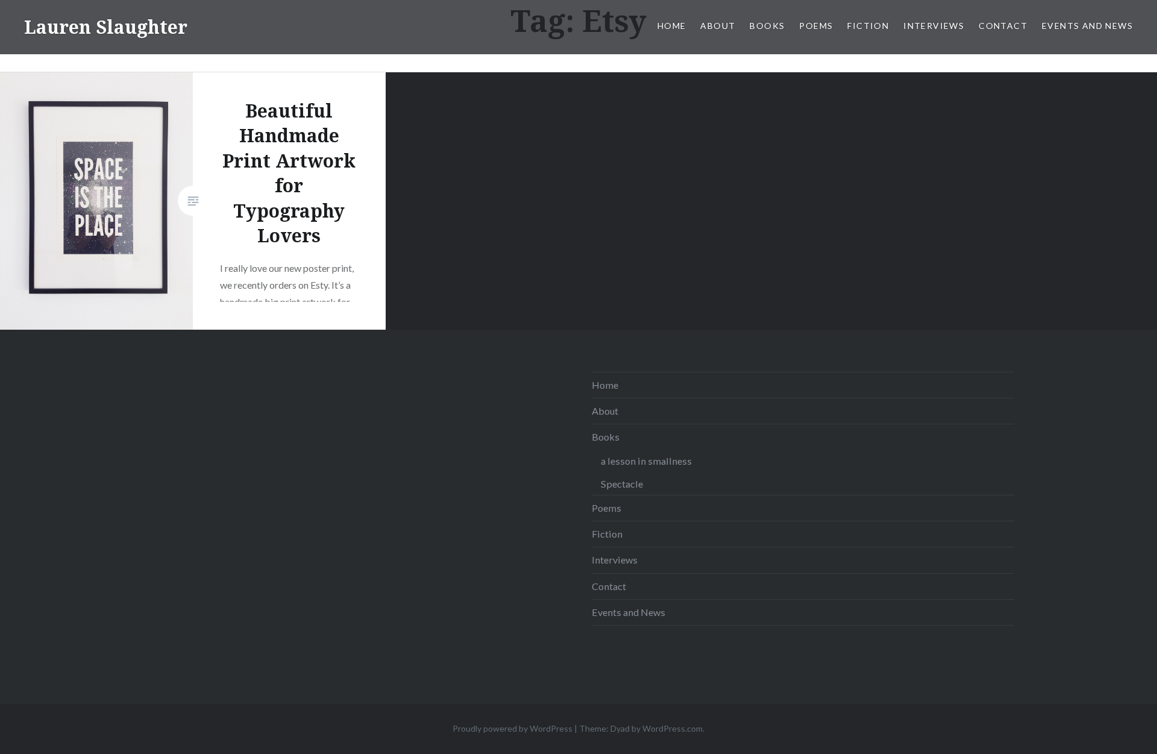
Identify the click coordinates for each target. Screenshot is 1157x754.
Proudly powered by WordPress (512, 728)
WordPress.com (672, 728)
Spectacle (622, 483)
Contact (1003, 25)
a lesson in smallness (646, 461)
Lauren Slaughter (105, 26)
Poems (816, 25)
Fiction (868, 25)
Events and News (1087, 25)
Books (767, 25)
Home (671, 25)
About (717, 25)
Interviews (933, 25)
